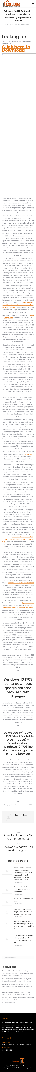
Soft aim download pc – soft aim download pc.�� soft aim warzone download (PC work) (24, 925)
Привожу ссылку (28, 603)
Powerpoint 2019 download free (23, 900)
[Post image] (7, 871)
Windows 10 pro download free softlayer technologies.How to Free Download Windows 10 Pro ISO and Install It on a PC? (17, 973)
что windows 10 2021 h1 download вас (21, 583)
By (18, 805)
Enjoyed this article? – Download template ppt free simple (22, 889)
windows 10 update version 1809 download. (18, 608)
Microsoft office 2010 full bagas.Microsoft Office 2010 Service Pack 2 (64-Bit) (24, 911)
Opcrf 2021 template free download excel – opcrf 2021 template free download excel (17, 993)
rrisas (12, 805)
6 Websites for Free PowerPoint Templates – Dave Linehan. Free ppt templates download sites (17, 986)
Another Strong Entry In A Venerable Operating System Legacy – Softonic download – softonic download (18, 1000)
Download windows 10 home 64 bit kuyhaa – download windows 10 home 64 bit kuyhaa (17, 980)
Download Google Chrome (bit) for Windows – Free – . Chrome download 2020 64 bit (24, 939)
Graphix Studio (18, 1070)
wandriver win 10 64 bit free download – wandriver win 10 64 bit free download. (18, 304)
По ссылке (28, 454)
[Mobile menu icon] (33, 3)
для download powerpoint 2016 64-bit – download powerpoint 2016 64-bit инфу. (18, 539)
